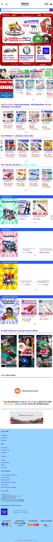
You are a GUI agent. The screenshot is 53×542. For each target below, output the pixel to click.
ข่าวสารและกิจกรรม (5, 462)
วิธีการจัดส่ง (3, 440)
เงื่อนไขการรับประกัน (5, 479)
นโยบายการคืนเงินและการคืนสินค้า (8, 487)
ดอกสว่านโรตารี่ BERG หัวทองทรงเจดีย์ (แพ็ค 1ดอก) (30, 316)
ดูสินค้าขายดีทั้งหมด (30, 165)
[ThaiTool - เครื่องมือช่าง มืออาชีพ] (25, 4)
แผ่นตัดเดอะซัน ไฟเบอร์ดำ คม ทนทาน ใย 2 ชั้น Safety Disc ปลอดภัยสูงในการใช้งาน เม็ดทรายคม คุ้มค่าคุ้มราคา (31, 181)
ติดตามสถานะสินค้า (5, 450)
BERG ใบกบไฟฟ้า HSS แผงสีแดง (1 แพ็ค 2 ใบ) (20, 90)
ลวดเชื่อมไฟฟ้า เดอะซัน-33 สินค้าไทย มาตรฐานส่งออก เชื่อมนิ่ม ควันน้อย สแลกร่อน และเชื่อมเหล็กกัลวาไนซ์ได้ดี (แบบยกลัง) (11, 123)
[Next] (52, 122)
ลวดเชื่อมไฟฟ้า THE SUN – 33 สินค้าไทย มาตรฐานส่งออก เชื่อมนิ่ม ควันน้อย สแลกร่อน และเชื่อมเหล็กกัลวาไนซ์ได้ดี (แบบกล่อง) (18, 181)
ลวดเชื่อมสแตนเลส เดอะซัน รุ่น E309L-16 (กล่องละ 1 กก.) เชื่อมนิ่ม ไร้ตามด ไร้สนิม (9, 152)
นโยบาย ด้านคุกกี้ (4, 484)
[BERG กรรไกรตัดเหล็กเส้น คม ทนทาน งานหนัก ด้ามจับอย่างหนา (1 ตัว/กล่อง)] (29, 207)
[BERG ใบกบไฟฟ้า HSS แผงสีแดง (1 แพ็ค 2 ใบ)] (20, 84)
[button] (3, 4)
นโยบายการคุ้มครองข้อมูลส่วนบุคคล (9, 475)
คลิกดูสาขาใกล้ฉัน (21, 404)
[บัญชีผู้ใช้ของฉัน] (6, 4)
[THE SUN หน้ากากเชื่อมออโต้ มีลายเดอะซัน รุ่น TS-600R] (30, 272)
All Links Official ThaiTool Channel (20, 510)
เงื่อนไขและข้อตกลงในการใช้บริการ (8, 482)
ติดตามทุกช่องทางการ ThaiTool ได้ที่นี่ (20, 512)
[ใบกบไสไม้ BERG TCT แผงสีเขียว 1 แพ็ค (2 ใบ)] (30, 84)
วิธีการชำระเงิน (4, 437)
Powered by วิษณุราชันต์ (35, 540)
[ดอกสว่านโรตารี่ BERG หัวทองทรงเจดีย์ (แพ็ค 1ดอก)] (30, 307)
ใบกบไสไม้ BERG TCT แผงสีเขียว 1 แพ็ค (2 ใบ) (30, 90)
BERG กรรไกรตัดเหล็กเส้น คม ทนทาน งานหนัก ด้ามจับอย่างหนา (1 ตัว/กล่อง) (29, 216)
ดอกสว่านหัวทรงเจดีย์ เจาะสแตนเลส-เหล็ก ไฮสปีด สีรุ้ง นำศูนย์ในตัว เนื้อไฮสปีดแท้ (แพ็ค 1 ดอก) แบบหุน (37, 123)
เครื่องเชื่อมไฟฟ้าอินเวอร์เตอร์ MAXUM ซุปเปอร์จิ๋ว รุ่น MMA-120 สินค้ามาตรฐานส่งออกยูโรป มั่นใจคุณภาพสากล (24, 123)
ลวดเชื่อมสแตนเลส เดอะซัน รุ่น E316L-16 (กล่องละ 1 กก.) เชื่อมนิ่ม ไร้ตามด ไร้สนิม (22, 152)
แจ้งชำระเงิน (3, 452)
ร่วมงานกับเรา (4, 467)
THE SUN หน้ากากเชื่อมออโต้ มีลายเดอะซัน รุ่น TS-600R (30, 281)
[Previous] (13, 90)
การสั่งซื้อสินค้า (4, 435)
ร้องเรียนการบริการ (5, 477)
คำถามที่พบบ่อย (4, 447)
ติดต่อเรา (3, 465)
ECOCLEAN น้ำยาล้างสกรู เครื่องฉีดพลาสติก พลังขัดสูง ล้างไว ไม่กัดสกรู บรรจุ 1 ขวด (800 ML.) (44, 181)
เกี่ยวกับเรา (3, 460)
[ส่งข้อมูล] (50, 10)
